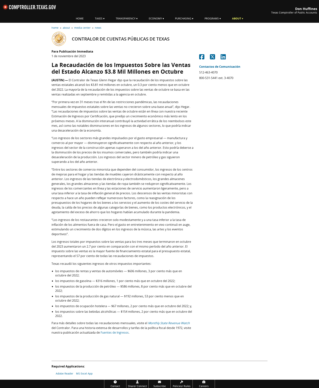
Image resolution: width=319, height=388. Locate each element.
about (66, 27)
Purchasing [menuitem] (183, 18)
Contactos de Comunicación (219, 67)
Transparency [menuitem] (126, 18)
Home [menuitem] (80, 18)
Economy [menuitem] (155, 18)
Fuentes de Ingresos (115, 332)
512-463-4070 (208, 72)
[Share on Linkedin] (223, 58)
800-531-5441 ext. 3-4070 (216, 78)
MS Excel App (84, 373)
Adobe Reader (64, 373)
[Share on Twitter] (212, 58)
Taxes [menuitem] (98, 18)
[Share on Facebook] (201, 58)
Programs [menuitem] (212, 18)
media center (82, 27)
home (55, 27)
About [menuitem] (236, 18)
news (98, 27)
